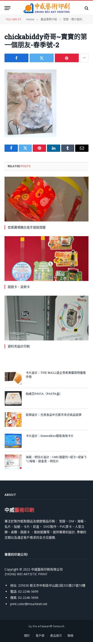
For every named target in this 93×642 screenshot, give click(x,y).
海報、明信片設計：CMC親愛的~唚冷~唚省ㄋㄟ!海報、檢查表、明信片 (56, 459)
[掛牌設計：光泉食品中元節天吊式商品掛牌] (13, 419)
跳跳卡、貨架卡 (19, 287)
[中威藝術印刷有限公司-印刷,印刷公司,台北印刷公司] (46, 8)
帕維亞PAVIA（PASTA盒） (44, 394)
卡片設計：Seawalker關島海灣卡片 (50, 436)
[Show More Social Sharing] (84, 58)
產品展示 (56, 635)
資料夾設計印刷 (19, 346)
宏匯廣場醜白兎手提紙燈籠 (27, 227)
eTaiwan (44, 626)
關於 (27, 635)
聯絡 (70, 635)
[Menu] (7, 8)
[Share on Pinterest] (67, 58)
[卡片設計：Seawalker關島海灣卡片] (13, 440)
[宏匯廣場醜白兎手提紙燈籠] (46, 199)
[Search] (86, 8)
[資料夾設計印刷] (46, 318)
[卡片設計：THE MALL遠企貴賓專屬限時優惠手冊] (13, 377)
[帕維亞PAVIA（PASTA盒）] (13, 398)
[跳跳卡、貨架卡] (46, 258)
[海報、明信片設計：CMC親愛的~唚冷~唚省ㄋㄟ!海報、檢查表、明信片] (13, 461)
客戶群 (40, 635)
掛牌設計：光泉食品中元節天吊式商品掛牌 (53, 415)
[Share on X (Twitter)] (41, 58)
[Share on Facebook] (16, 58)
